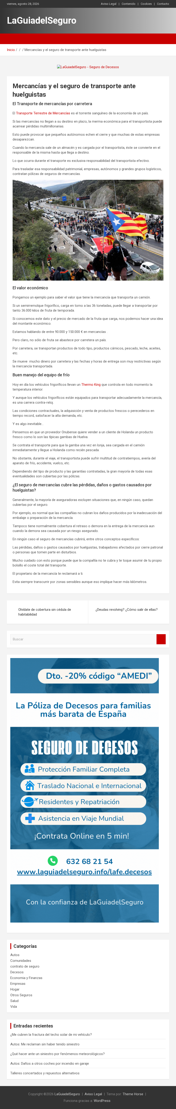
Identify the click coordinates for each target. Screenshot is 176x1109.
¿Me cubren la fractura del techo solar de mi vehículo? (51, 1035)
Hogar (14, 989)
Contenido (128, 4)
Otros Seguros (21, 995)
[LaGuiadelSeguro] (88, 67)
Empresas (17, 984)
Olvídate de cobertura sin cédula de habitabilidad (44, 612)
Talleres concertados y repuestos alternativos (45, 1073)
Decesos (17, 972)
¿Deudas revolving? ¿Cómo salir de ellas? (127, 610)
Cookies (146, 4)
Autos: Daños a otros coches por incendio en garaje (49, 1063)
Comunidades (20, 961)
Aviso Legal (108, 4)
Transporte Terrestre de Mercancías (43, 113)
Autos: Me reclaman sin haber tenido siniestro (45, 1044)
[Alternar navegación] (12, 39)
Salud (14, 1001)
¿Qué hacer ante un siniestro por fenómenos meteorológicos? (57, 1054)
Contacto (163, 4)
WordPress (102, 1101)
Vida (13, 1007)
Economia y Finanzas (26, 978)
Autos (14, 955)
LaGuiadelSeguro (41, 20)
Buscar (161, 639)
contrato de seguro (24, 966)
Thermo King (91, 385)
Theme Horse (133, 1094)
